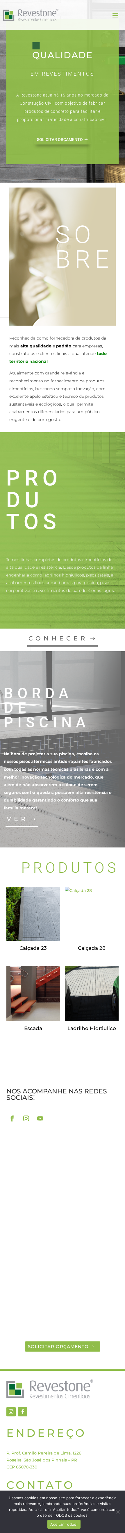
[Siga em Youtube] (40, 1118)
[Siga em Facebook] (12, 1118)
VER (17, 818)
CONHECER (58, 638)
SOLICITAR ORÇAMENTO (60, 139)
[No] (118, 1512)
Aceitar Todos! (64, 1524)
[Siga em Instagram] (26, 1118)
